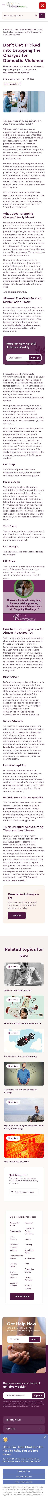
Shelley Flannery (13, 79)
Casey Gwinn (13, 649)
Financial (28, 1223)
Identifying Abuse (28, 29)
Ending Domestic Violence (14, 1275)
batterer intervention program (19, 847)
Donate (17, 915)
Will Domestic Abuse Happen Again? (20, 879)
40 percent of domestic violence (20, 142)
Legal (27, 1263)
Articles (14, 29)
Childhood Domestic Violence (14, 1247)
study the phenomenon (27, 325)
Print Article (11, 84)
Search (34, 1339)
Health (28, 1239)
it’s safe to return (31, 838)
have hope (27, 850)
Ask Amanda (15, 1231)
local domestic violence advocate (19, 736)
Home (6, 29)
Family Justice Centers (16, 747)
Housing (28, 1244)
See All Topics (22, 1296)
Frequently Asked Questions (29, 1231)
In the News (30, 1258)
